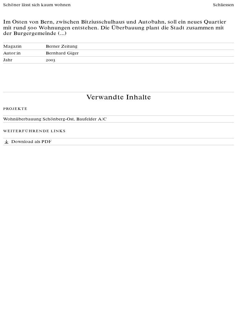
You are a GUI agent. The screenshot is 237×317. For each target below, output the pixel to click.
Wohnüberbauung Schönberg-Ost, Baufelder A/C (54, 119)
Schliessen (223, 5)
